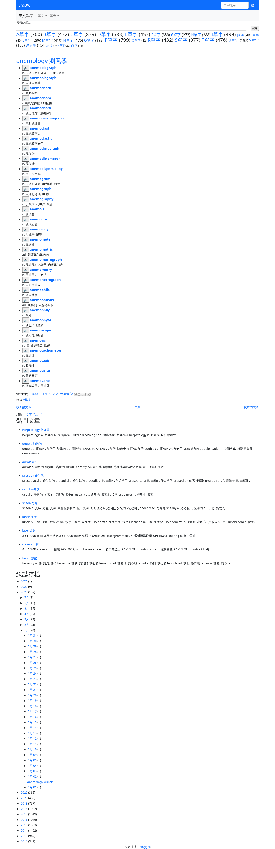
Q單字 (136, 41)
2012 (24, 841)
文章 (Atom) (34, 415)
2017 (24, 814)
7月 (27, 598)
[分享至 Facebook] (86, 394)
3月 (27, 619)
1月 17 (32, 711)
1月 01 (32, 787)
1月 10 (32, 749)
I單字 (217, 34)
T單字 (208, 40)
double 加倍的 (32, 444)
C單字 (76, 34)
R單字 (154, 40)
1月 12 (32, 738)
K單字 (255, 35)
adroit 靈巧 (30, 462)
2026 (24, 581)
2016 (24, 820)
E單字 (131, 34)
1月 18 (32, 706)
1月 (27, 630)
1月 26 (32, 663)
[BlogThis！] (79, 394)
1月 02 (32, 776)
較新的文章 (23, 407)
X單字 (49, 45)
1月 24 (32, 673)
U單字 (234, 40)
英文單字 (26, 15)
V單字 (254, 40)
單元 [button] (53, 16)
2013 (24, 836)
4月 (27, 614)
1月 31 (32, 635)
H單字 (196, 34)
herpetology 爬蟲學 (35, 430)
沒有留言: (67, 394)
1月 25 (32, 668)
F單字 (156, 34)
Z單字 (74, 45)
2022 (24, 792)
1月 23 (32, 679)
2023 (24, 592)
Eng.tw (24, 5)
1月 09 (32, 755)
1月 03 (32, 771)
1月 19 (32, 701)
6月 (27, 603)
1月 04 (32, 766)
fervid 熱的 (29, 558)
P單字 (111, 40)
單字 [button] (41, 16)
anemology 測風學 (41, 61)
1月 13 (32, 733)
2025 (24, 587)
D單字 (104, 34)
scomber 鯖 (30, 544)
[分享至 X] (82, 394)
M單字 (47, 40)
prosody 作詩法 (33, 475)
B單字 (49, 34)
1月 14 (32, 728)
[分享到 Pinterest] (89, 394)
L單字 (27, 40)
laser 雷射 (29, 530)
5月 (27, 608)
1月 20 (32, 695)
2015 (24, 825)
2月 (27, 625)
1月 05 (32, 760)
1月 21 (32, 690)
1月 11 (32, 744)
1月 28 (32, 652)
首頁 (137, 407)
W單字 (31, 45)
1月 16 (32, 717)
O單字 (89, 40)
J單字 (240, 35)
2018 (24, 809)
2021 (24, 798)
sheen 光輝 (30, 503)
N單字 (68, 40)
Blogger (144, 847)
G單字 (176, 34)
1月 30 (32, 641)
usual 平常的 (31, 489)
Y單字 (61, 45)
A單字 (22, 34)
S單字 (181, 40)
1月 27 (32, 657)
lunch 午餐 (29, 517)
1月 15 (32, 722)
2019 (24, 803)
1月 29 (32, 646)
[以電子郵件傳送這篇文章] (75, 394)
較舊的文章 (251, 407)
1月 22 (32, 684)
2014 (24, 830)
